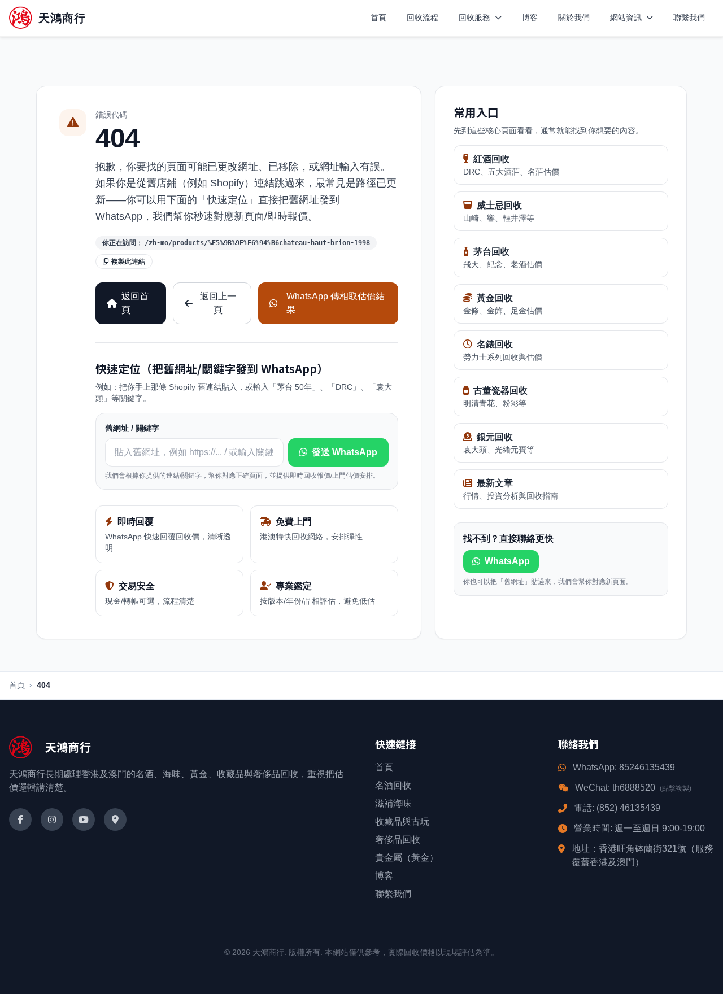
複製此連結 (128, 261)
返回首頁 (135, 303)
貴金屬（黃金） (406, 857)
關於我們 (574, 17)
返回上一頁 (218, 303)
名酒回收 (393, 785)
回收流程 (422, 17)
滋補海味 (393, 803)
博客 (530, 17)
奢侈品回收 (397, 839)
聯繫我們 (689, 17)
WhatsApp (507, 561)
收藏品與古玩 (402, 821)
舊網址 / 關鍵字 (132, 428)
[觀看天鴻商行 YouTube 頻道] (83, 819)
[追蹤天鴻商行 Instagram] (52, 819)
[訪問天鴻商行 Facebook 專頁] (20, 819)
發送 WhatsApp (344, 452)
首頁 (378, 17)
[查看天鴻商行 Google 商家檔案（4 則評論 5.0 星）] (115, 819)
